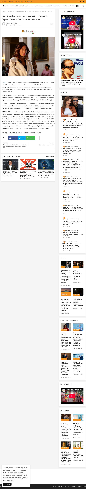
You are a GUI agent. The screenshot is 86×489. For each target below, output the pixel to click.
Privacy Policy (19, 2)
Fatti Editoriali (38, 6)
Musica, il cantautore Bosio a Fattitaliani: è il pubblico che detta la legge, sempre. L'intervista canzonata (65, 368)
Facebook (14, 138)
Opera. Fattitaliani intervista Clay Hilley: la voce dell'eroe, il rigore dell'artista (77, 275)
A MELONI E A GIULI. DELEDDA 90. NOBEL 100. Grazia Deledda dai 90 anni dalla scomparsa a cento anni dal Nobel (73, 210)
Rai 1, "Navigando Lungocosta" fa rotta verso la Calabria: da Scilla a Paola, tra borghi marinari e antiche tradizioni (73, 138)
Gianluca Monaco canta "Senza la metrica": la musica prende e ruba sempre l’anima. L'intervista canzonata (78, 339)
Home (6, 6)
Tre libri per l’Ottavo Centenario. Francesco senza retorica (78, 454)
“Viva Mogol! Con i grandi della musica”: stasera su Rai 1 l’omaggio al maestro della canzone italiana (72, 246)
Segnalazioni (28, 2)
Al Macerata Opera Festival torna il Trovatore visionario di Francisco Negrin (78, 301)
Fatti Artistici (14, 6)
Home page (5, 11)
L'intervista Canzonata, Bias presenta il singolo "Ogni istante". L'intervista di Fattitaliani (78, 366)
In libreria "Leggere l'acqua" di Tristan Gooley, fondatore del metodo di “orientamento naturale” (77, 429)
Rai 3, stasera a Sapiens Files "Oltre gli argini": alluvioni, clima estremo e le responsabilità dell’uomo (72, 222)
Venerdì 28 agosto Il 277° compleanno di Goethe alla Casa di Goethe (73, 234)
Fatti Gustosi (48, 6)
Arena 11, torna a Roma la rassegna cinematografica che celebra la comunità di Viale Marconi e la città (28, 174)
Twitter (23, 138)
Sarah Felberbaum (30, 133)
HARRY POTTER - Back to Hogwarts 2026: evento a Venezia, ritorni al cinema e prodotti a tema (46, 173)
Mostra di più (50, 156)
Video (11, 11)
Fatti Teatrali (67, 6)
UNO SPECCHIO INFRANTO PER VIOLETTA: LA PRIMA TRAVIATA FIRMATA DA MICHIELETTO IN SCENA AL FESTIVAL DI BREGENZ (66, 304)
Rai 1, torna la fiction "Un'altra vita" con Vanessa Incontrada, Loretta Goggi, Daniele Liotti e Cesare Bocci (72, 151)
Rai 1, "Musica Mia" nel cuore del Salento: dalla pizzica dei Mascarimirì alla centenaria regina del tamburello (73, 125)
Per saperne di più (8, 480)
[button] (83, 6)
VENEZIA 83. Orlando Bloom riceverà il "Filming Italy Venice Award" (10, 172)
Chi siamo (4, 2)
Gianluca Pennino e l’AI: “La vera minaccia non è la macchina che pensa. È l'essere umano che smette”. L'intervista (66, 429)
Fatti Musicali (57, 6)
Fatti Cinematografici (25, 6)
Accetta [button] (7, 484)
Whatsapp (31, 138)
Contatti (11, 2)
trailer (4, 82)
